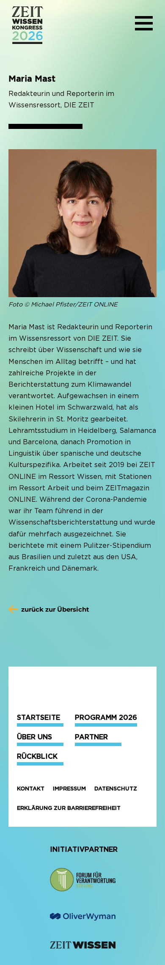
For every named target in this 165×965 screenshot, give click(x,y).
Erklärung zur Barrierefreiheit (69, 808)
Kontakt (30, 788)
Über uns (34, 737)
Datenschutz (115, 788)
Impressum (69, 788)
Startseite (38, 717)
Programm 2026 (106, 717)
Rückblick (37, 756)
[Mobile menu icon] (144, 25)
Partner (91, 737)
